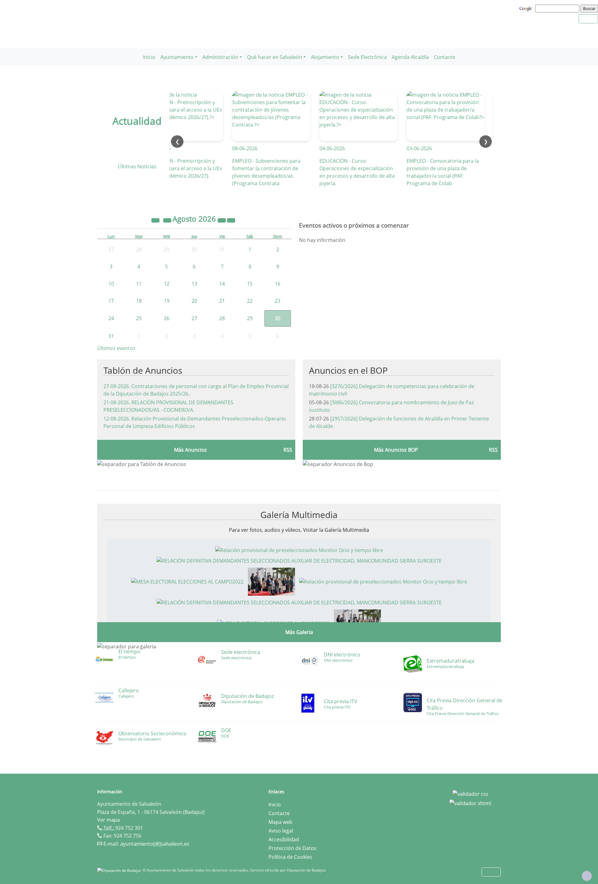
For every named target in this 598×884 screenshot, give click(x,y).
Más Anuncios (190, 449)
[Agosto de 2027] (222, 219)
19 (166, 300)
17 (111, 300)
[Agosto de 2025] (156, 219)
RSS (287, 449)
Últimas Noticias (137, 166)
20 (194, 300)
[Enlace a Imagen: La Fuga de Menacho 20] (271, 581)
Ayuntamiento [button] (177, 57)
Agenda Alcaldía (410, 57)
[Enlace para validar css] (470, 793)
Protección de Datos (292, 848)
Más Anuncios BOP (396, 449)
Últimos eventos (116, 348)
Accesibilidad (283, 839)
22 (250, 300)
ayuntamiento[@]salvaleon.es (154, 843)
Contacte (444, 57)
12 (166, 283)
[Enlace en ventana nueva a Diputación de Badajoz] (120, 870)
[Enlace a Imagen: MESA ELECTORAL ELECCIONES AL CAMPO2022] (187, 581)
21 (222, 300)
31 (111, 336)
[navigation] (558, 8)
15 (250, 283)
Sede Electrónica (367, 57)
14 (222, 283)
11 (139, 283)
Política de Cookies (290, 856)
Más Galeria (299, 632)
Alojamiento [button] (325, 57)
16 (277, 283)
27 (194, 318)
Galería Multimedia (299, 515)
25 (139, 318)
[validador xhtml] (470, 802)
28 (222, 318)
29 (250, 318)
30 (277, 318)
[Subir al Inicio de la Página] (587, 876)
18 (139, 300)
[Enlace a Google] (526, 8)
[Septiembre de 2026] (231, 219)
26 (166, 318)
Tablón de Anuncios (142, 370)
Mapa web (280, 822)
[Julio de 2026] (168, 219)
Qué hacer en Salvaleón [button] (274, 57)
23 (277, 300)
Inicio (149, 57)
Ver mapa (108, 819)
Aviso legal (280, 830)
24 (111, 318)
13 (194, 283)
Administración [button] (220, 57)
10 (111, 283)
